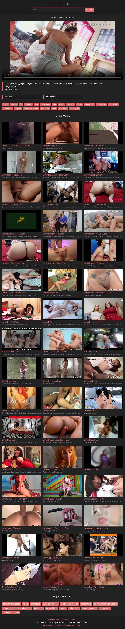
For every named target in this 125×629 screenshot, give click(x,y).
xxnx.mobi (47, 625)
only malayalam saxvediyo (105, 604)
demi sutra (45, 104)
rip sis (25, 604)
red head (63, 109)
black (5, 104)
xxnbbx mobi (104, 608)
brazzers (45, 109)
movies (63, 608)
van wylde (74, 109)
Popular (59, 620)
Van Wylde (50, 97)
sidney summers (31, 109)
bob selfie (38, 608)
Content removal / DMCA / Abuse (67, 625)
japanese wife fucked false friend (17, 608)
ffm (21, 104)
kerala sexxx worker (69, 604)
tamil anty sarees (50, 604)
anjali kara (35, 604)
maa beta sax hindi (11, 613)
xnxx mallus (86, 604)
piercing (28, 104)
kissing (13, 104)
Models (74, 620)
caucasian (89, 104)
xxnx (62, 4)
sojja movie (74, 608)
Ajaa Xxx (8, 97)
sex (36, 104)
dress (61, 104)
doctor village (51, 608)
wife (54, 104)
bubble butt (113, 104)
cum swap (101, 104)
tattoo (54, 109)
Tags (67, 620)
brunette (70, 104)
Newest (51, 620)
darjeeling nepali (89, 608)
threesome (7, 109)
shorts (79, 104)
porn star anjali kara (11, 604)
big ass (18, 109)
